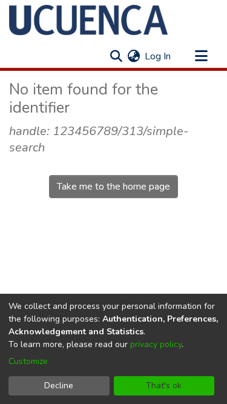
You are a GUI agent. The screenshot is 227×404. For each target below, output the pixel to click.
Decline (58, 385)
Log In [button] (158, 56)
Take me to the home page (113, 186)
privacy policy (156, 344)
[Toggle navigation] (201, 56)
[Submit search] (115, 56)
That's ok (164, 385)
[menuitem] (133, 56)
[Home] (88, 20)
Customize (28, 361)
